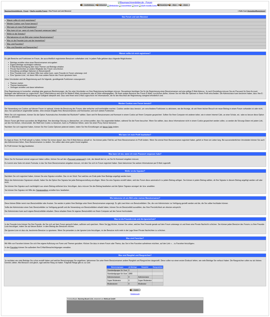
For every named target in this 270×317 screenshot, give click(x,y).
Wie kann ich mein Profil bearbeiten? (22, 27)
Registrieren (260, 11)
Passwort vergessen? (77, 159)
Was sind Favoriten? (15, 44)
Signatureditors (42, 190)
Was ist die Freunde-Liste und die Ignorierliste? (26, 40)
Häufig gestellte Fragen (38, 11)
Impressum (135, 294)
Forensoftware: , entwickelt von (91, 299)
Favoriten (14, 247)
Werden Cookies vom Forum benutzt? (22, 24)
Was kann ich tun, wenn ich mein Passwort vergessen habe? (32, 30)
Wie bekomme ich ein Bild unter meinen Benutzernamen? (30, 37)
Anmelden (251, 11)
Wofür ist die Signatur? (16, 34)
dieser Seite (107, 127)
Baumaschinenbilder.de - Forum (16, 11)
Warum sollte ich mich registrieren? (21, 20)
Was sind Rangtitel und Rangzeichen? (22, 47)
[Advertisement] (135, 306)
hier (23, 146)
